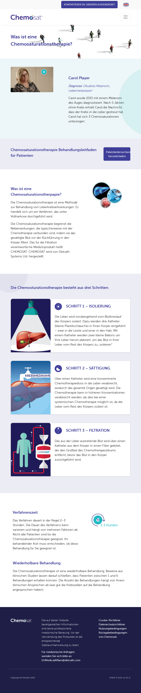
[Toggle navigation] (125, 17)
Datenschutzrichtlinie (112, 624)
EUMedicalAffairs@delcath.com (61, 660)
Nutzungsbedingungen (113, 628)
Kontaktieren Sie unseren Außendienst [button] (89, 4)
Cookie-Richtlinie (109, 620)
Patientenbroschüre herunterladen (118, 154)
